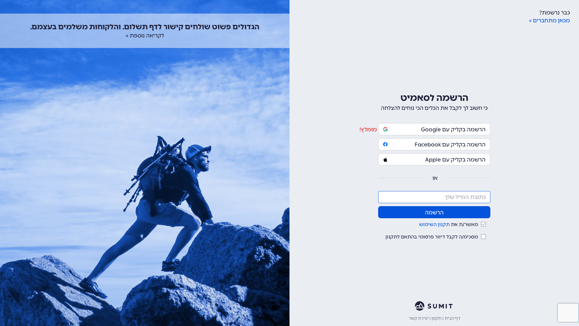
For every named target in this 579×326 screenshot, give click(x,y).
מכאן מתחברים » (549, 20)
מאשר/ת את (448, 224)
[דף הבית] (434, 306)
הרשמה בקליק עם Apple (455, 159)
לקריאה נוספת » (145, 35)
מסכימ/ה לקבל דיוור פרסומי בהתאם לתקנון (431, 237)
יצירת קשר (419, 318)
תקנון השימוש (434, 224)
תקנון (436, 318)
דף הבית (452, 318)
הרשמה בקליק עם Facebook (450, 144)
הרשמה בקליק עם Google (453, 129)
